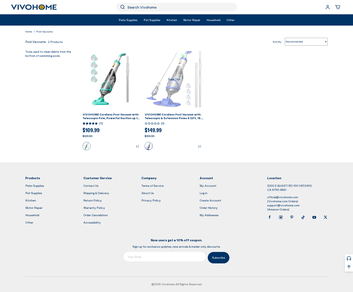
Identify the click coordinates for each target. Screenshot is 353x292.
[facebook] (269, 217)
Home (28, 31)
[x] (325, 217)
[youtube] (314, 217)
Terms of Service (152, 185)
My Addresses (209, 215)
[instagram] (280, 217)
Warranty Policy (94, 207)
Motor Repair (33, 207)
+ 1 (137, 146)
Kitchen (30, 200)
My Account (208, 185)
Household (32, 215)
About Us (147, 193)
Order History (209, 207)
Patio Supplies (34, 185)
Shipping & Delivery (96, 193)
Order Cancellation (95, 215)
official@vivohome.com (282, 197)
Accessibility (92, 222)
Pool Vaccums (44, 31)
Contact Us (90, 185)
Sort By (277, 41)
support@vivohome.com (283, 205)
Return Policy (92, 200)
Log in (203, 193)
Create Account (210, 200)
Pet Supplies (33, 193)
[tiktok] (303, 217)
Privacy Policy (151, 200)
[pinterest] (291, 217)
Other (29, 222)
